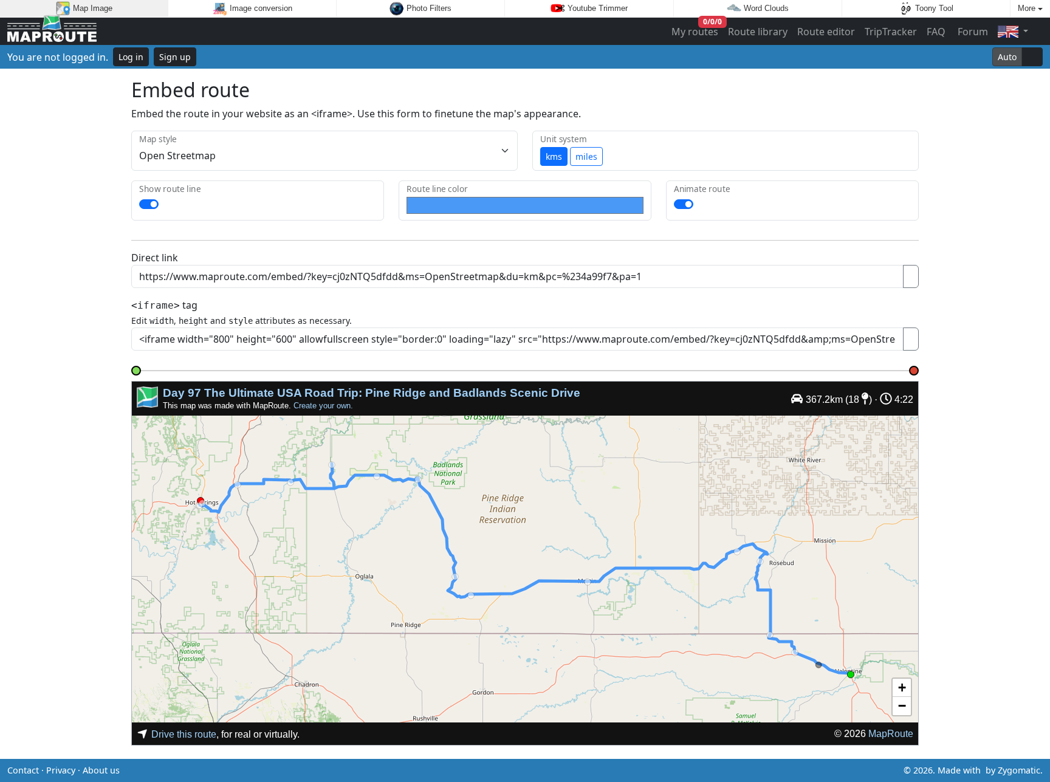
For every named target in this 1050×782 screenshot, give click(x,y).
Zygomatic (1019, 770)
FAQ (936, 31)
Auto (1007, 57)
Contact (23, 770)
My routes (695, 28)
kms (554, 156)
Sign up (175, 57)
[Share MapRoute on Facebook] (525, 770)
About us (101, 770)
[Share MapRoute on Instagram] (544, 770)
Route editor (826, 31)
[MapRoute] (52, 31)
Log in (130, 57)
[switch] (149, 204)
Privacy (60, 770)
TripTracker (891, 31)
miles (586, 156)
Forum (971, 31)
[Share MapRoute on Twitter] (505, 770)
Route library (757, 31)
